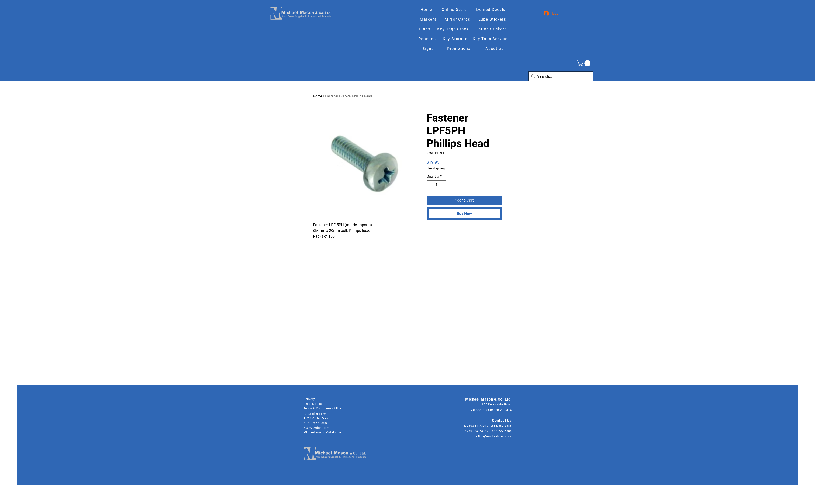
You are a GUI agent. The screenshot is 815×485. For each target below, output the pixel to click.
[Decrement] (430, 185)
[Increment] (442, 185)
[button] (584, 63)
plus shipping (436, 168)
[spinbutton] (436, 185)
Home (317, 96)
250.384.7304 (476, 425)
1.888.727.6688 (500, 431)
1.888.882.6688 (500, 425)
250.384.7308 (476, 431)
